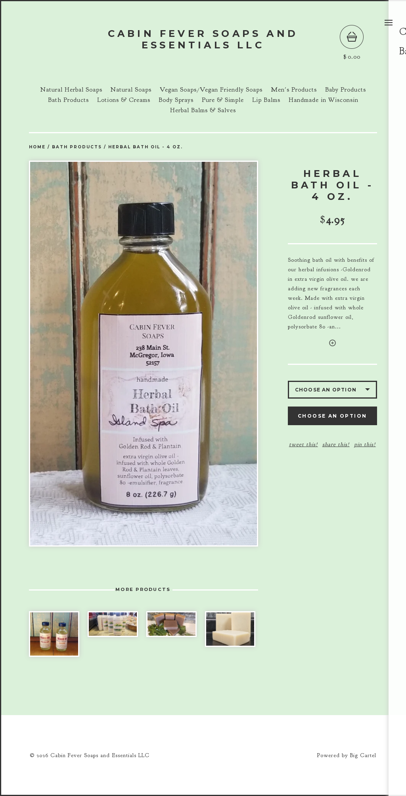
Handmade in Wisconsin (323, 100)
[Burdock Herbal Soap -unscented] (171, 624)
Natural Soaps (131, 90)
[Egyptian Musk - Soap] (230, 629)
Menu (389, 22)
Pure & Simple (223, 100)
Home (37, 147)
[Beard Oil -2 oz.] (54, 634)
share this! (336, 444)
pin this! (365, 444)
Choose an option (332, 416)
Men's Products (294, 90)
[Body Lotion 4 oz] (113, 624)
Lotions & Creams (123, 100)
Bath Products (68, 100)
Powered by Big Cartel (346, 755)
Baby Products (345, 90)
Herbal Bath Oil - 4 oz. (145, 147)
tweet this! (303, 444)
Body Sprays (176, 100)
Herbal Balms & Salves (203, 110)
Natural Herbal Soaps (71, 90)
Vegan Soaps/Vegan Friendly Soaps (211, 90)
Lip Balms (266, 100)
